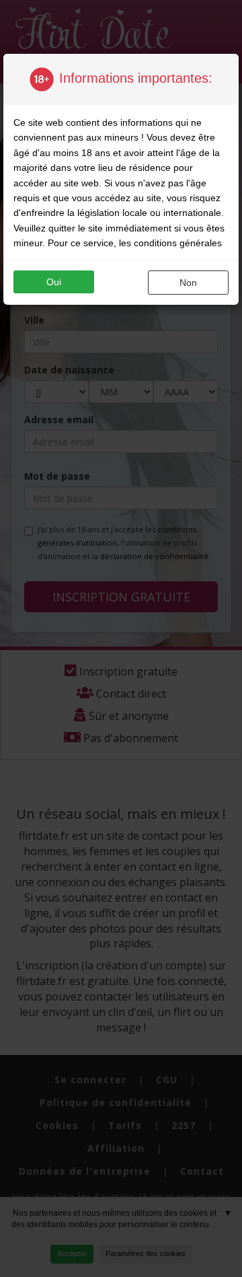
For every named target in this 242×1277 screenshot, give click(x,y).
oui (53, 282)
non (188, 282)
